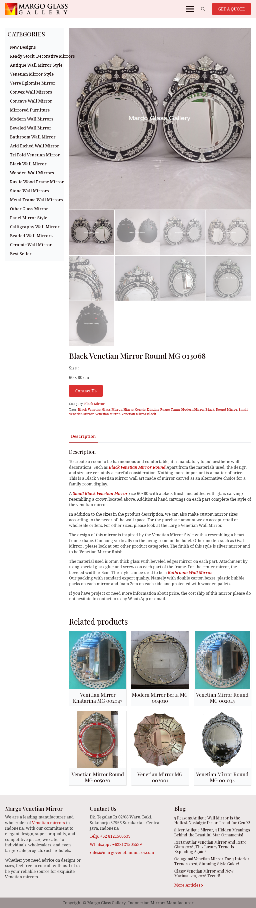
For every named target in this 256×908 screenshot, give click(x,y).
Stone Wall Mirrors (29, 191)
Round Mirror (226, 409)
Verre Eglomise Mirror (32, 83)
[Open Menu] (190, 9)
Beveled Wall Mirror (30, 128)
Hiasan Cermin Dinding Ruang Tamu (152, 409)
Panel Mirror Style (28, 218)
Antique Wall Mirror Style (36, 65)
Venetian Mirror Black (139, 414)
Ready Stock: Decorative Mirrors (36, 56)
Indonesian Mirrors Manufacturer (161, 903)
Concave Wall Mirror (31, 101)
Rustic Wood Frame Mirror (36, 182)
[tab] (83, 436)
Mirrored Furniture (30, 110)
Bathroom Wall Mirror (33, 137)
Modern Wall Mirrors (31, 119)
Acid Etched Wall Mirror (34, 146)
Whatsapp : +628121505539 (116, 844)
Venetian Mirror (107, 414)
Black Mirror (94, 403)
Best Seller (21, 253)
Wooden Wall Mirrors (32, 173)
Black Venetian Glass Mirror (100, 409)
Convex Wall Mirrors (31, 92)
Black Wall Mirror (28, 164)
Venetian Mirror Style (32, 74)
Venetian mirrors (48, 822)
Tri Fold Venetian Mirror (35, 155)
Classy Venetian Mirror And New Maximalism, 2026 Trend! (203, 873)
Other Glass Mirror (29, 209)
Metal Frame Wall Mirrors (36, 200)
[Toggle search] (203, 8)
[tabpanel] (160, 525)
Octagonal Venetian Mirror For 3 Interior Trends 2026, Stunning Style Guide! (212, 861)
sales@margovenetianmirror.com (122, 852)
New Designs (23, 47)
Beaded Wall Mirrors (31, 235)
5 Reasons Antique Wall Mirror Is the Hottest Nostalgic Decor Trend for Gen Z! (212, 820)
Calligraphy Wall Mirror (35, 226)
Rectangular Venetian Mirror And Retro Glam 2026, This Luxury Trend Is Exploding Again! (210, 847)
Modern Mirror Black (197, 409)
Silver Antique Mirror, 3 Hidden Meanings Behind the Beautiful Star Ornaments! (212, 832)
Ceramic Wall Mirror (31, 244)
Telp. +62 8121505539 (110, 836)
